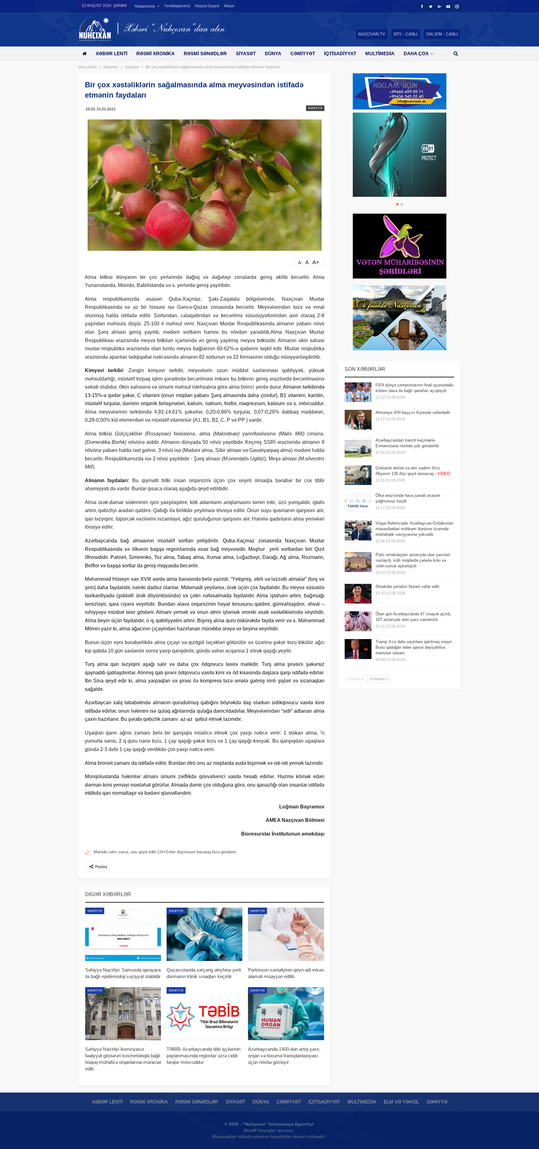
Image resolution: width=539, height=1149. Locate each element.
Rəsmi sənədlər (205, 53)
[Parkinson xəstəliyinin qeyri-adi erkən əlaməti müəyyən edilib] (286, 934)
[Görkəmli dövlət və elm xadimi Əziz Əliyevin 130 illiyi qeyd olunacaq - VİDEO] (358, 475)
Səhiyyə (315, 108)
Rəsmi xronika (155, 53)
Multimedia (380, 53)
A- (300, 262)
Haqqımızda (144, 6)
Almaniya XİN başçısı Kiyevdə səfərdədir (413, 412)
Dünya (273, 53)
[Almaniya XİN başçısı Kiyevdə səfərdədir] (358, 420)
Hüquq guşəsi (207, 6)
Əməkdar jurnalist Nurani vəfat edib (407, 586)
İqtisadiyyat (340, 53)
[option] (399, 155)
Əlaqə (229, 6)
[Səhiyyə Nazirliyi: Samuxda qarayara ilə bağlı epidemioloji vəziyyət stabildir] (123, 934)
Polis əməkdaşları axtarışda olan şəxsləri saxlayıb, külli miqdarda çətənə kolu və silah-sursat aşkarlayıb (413, 560)
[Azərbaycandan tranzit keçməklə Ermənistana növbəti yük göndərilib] (358, 448)
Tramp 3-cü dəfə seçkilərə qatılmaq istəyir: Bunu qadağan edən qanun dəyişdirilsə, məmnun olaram (414, 647)
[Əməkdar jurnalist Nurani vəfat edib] (358, 594)
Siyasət (246, 53)
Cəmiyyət (302, 53)
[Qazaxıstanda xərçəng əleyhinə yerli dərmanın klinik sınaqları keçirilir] (204, 934)
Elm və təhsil (401, 1101)
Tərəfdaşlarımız (177, 6)
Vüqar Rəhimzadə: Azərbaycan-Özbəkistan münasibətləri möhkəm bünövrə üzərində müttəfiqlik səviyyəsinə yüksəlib (414, 529)
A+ (315, 262)
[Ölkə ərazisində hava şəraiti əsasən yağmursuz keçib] (358, 503)
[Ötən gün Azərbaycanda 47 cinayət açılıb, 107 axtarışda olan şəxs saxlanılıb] (358, 621)
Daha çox (416, 53)
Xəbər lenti (111, 53)
